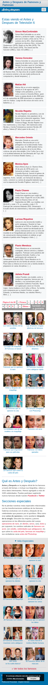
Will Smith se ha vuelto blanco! (13, 662)
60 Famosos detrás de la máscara (35, 662)
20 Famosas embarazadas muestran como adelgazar (13, 642)
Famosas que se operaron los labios (35, 621)
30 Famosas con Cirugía (13, 558)
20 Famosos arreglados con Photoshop (35, 409)
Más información (18, 679)
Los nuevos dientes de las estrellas (13, 327)
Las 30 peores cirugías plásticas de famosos (35, 327)
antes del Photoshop (28, 534)
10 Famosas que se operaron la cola (13, 409)
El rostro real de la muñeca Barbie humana (35, 642)
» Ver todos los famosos (24, 668)
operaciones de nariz (10, 524)
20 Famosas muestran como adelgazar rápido (35, 368)
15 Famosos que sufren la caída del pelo (13, 471)
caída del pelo (18, 531)
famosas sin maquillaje (34, 531)
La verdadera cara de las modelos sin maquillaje (13, 430)
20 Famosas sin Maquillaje (13, 599)
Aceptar (33, 678)
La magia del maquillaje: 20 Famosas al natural (13, 347)
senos (31, 524)
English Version (23, 682)
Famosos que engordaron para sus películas (13, 451)
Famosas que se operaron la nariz (13, 368)
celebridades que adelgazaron (29, 529)
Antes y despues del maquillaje (13, 389)
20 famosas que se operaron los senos (35, 600)
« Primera (22, 302)
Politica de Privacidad (9, 682)
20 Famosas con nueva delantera (35, 347)
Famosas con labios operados (35, 451)
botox (42, 524)
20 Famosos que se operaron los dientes (13, 580)
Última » (26, 306)
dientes (25, 524)
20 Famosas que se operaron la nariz (35, 559)
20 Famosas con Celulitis (35, 388)
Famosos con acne (35, 429)
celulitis (13, 529)
